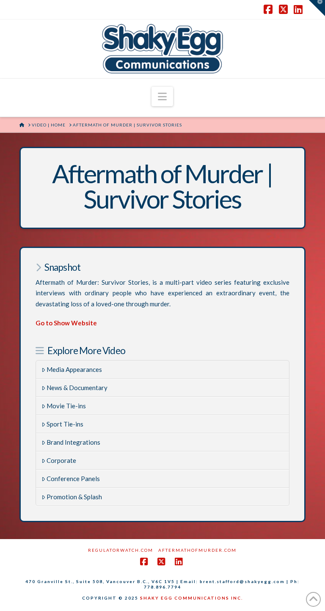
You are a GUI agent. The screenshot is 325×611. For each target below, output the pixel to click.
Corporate (61, 460)
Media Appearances (74, 369)
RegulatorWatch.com (120, 550)
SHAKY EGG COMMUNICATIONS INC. (191, 597)
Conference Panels (73, 478)
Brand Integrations (73, 442)
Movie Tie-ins (66, 406)
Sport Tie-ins (65, 424)
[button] (162, 96)
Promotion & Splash (74, 497)
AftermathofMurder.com (197, 550)
